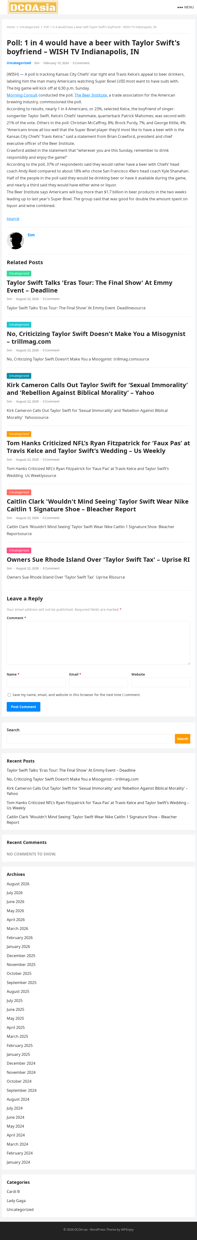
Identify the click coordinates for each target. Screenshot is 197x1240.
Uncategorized (29, 27)
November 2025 (21, 964)
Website (138, 674)
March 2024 (17, 1144)
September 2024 (22, 1090)
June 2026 (15, 901)
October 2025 (19, 973)
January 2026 (18, 946)
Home (11, 27)
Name (13, 674)
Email (75, 674)
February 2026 (20, 937)
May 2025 (15, 1018)
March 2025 (17, 1036)
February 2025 (20, 1045)
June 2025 (15, 1009)
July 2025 (15, 1000)
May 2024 (15, 1126)
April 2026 (16, 919)
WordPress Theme (103, 1229)
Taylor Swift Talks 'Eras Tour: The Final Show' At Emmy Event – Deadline (89, 286)
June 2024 (15, 1117)
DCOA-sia (80, 1229)
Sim (36, 63)
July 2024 (15, 1108)
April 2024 (16, 1135)
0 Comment (81, 63)
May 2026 (15, 910)
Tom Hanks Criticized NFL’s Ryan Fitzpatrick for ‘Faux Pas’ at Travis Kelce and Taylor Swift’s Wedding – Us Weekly (98, 447)
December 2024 (21, 1063)
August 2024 (18, 1099)
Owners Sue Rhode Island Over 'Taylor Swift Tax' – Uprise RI (98, 559)
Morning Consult (22, 95)
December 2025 (21, 955)
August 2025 (18, 991)
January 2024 (18, 1162)
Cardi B (13, 1191)
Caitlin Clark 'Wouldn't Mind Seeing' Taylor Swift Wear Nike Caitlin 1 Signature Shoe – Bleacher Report (98, 505)
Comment (16, 618)
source (13, 218)
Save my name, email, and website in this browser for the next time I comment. (76, 694)
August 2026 (18, 883)
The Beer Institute (90, 95)
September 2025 (22, 982)
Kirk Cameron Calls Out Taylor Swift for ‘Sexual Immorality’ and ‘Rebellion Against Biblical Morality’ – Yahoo (97, 389)
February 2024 (20, 1153)
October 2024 (19, 1081)
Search (13, 730)
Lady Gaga (16, 1200)
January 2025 (18, 1054)
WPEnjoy (127, 1229)
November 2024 (21, 1072)
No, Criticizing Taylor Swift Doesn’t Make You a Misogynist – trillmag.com (96, 338)
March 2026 (17, 928)
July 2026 (15, 892)
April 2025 (16, 1027)
